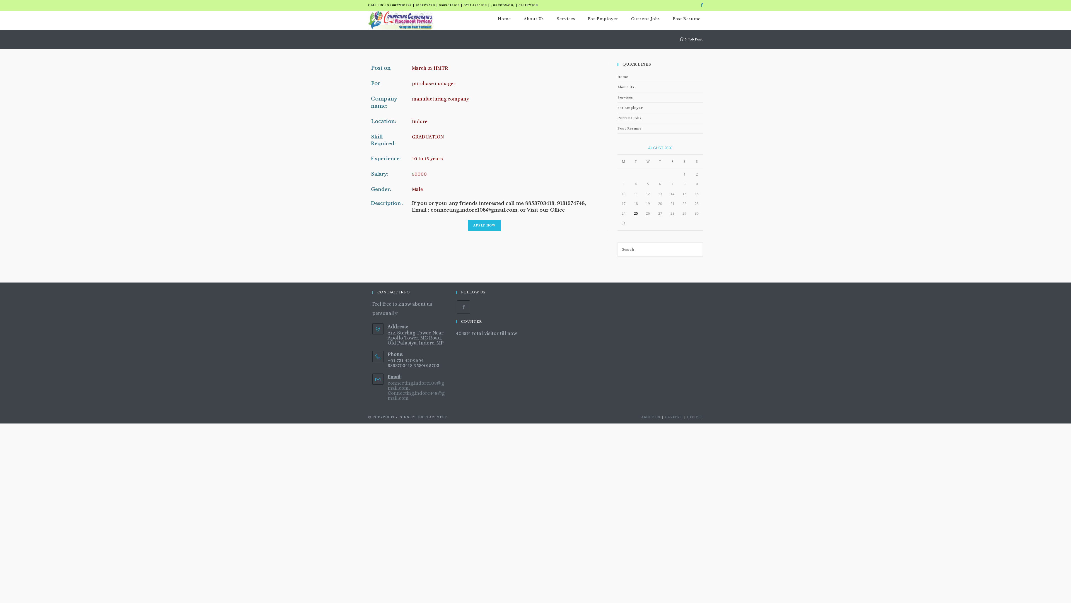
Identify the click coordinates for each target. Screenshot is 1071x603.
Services (625, 97)
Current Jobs (629, 118)
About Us (626, 87)
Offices (695, 417)
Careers (673, 417)
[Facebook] (701, 5)
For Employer (630, 108)
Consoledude (471, 342)
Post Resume (629, 128)
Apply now (484, 225)
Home (622, 77)
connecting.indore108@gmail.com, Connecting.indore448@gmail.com (416, 390)
